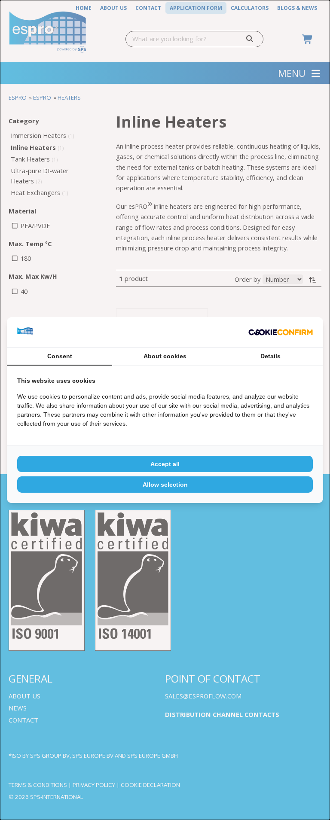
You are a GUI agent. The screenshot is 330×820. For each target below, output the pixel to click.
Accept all (165, 463)
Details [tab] (270, 356)
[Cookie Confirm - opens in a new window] (280, 332)
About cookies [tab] (165, 356)
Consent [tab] (59, 356)
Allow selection (165, 484)
